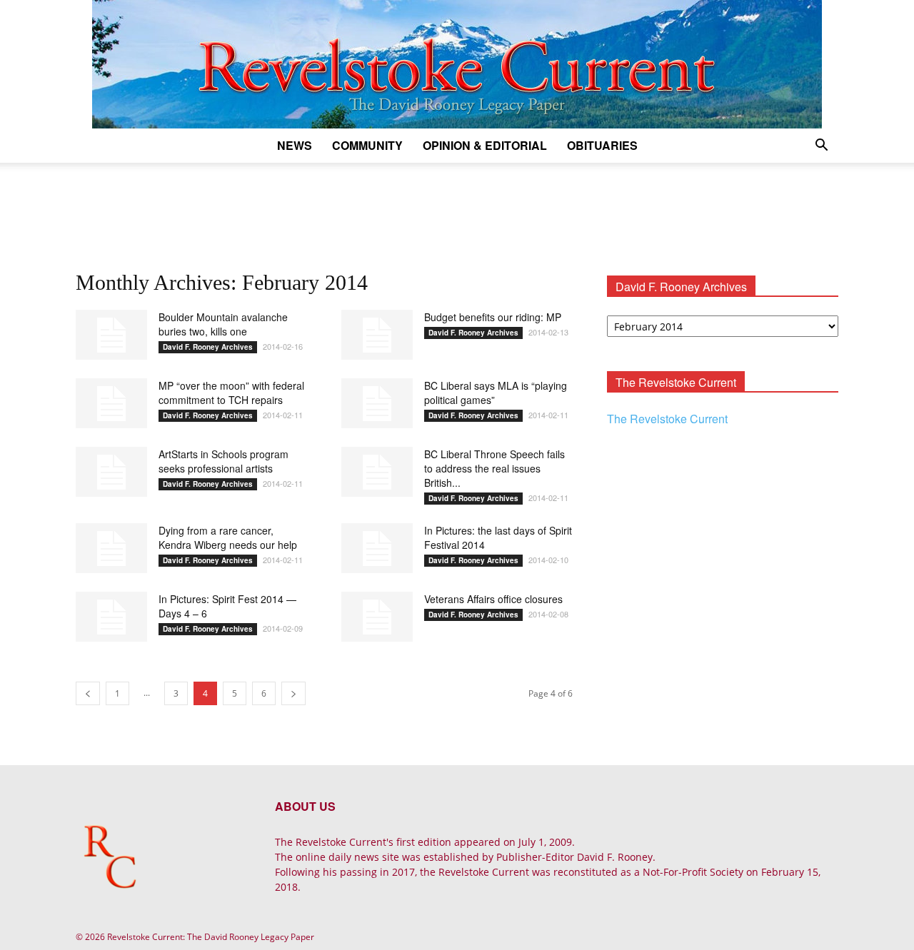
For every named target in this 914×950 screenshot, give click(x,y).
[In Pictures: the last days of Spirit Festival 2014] (377, 548)
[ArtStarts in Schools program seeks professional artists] (111, 472)
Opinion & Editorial (485, 145)
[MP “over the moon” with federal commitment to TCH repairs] (111, 403)
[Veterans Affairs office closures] (377, 617)
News (294, 145)
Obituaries (602, 145)
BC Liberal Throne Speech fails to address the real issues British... (494, 468)
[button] (821, 146)
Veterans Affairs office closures (493, 599)
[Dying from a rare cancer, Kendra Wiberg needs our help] (111, 548)
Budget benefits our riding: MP (492, 317)
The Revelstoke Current (667, 418)
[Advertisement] (457, 212)
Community (367, 145)
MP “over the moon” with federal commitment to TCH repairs (231, 392)
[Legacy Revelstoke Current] (457, 64)
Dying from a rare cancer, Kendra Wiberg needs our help (228, 537)
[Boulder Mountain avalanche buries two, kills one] (111, 335)
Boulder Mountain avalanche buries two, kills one (223, 324)
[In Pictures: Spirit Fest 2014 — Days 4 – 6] (111, 617)
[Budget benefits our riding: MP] (377, 335)
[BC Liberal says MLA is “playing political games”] (377, 403)
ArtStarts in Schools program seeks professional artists (223, 461)
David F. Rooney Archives (208, 347)
